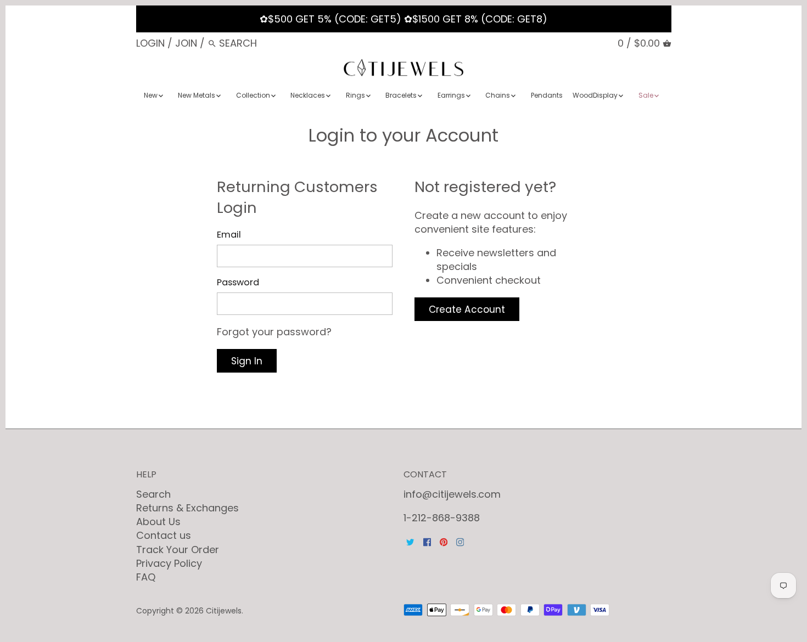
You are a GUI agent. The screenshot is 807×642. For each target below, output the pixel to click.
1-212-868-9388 (442, 518)
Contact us (163, 535)
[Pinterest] (443, 541)
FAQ (145, 577)
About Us (158, 521)
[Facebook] (427, 541)
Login (150, 43)
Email (229, 234)
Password (238, 282)
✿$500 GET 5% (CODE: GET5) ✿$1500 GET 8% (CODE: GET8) (403, 19)
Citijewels (224, 610)
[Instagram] (460, 541)
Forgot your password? (274, 332)
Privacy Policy (169, 563)
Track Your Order (177, 549)
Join (186, 43)
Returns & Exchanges (187, 508)
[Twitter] (410, 541)
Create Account (467, 309)
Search (153, 494)
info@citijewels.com (452, 494)
